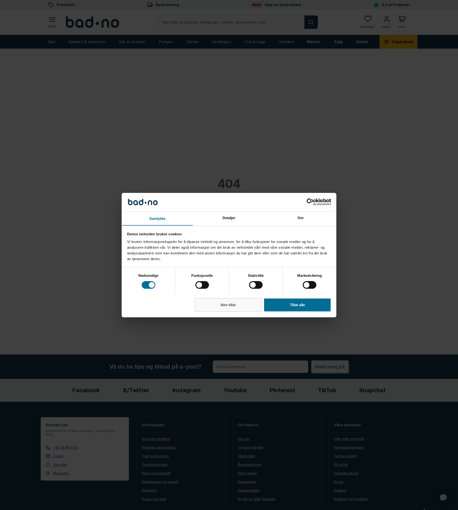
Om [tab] (300, 218)
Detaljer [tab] (229, 218)
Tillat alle (297, 305)
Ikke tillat (228, 305)
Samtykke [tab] (157, 218)
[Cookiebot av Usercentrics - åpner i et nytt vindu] (310, 202)
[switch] (202, 285)
